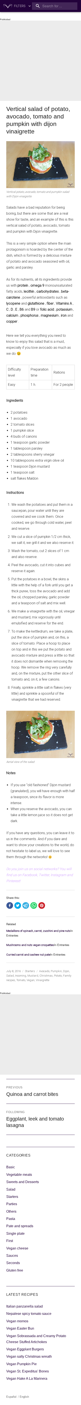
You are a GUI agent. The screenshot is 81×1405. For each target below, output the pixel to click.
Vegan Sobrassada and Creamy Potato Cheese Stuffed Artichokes (36, 1339)
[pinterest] (41, 906)
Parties (11, 1204)
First (9, 1241)
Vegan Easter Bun (20, 1328)
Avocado (44, 971)
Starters (30, 971)
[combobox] (55, 6)
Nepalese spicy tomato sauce (28, 1313)
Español (11, 1396)
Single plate (15, 1233)
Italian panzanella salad (24, 1306)
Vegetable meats (19, 1174)
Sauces (12, 1255)
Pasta (10, 1219)
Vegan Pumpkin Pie (21, 1364)
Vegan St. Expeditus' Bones (27, 1371)
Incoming (20, 975)
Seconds (13, 1263)
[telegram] (25, 906)
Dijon (66, 971)
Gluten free (14, 1270)
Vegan (31, 980)
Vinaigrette (42, 980)
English (24, 1396)
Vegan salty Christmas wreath (29, 1356)
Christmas (46, 975)
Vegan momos (17, 1321)
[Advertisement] (40, 61)
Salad (10, 975)
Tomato (20, 980)
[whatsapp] (33, 906)
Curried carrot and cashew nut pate (28, 954)
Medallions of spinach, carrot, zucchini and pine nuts (38, 930)
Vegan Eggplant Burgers (25, 1349)
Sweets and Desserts (22, 1182)
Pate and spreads (19, 1226)
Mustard (32, 975)
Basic (10, 1167)
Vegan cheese (17, 1248)
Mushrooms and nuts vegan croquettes (30, 945)
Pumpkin (56, 971)
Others (11, 1211)
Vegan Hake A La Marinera (26, 1378)
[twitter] (17, 906)
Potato (58, 975)
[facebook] (9, 906)
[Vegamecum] (7, 6)
